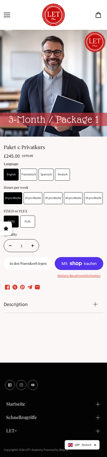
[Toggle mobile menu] (21, 15)
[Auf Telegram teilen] (30, 287)
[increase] (32, 245)
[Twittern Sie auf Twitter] (15, 287)
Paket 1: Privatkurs (24, 147)
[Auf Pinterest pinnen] (22, 287)
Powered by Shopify (56, 450)
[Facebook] (10, 385)
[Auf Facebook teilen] (7, 287)
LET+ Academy (34, 450)
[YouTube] (33, 385)
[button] (98, 15)
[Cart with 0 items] (98, 15)
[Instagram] (21, 385)
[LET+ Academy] (53, 14)
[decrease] (10, 245)
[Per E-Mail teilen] (37, 287)
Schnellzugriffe (21, 417)
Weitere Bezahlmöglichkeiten (79, 275)
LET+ (11, 431)
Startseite (15, 404)
